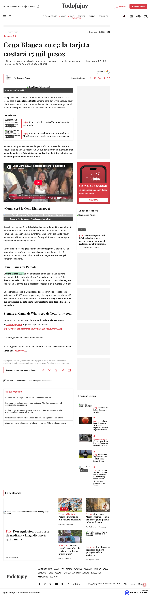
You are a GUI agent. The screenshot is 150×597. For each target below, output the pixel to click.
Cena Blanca (21, 380)
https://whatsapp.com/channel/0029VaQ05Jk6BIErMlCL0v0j (33, 328)
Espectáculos (82, 573)
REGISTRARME (139, 6)
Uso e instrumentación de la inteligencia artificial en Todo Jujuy (104, 584)
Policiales (103, 16)
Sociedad (42, 573)
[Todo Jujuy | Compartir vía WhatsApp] (99, 78)
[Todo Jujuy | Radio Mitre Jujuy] (138, 17)
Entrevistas (69, 573)
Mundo (92, 16)
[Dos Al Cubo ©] (136, 594)
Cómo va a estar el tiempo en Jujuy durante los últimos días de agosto (36, 423)
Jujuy (63, 16)
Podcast (58, 573)
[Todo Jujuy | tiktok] (67, 584)
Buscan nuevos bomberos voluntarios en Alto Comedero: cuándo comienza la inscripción (34, 404)
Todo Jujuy (8, 32)
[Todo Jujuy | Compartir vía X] (94, 78)
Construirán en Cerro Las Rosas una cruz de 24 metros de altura (34, 417)
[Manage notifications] (144, 585)
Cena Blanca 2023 (15, 273)
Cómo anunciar (141, 584)
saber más (93, 200)
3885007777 (20, 350)
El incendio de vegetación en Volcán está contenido (28, 397)
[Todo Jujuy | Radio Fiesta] (146, 17)
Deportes (78, 569)
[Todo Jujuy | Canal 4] (124, 17)
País (72, 16)
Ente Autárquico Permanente (40, 380)
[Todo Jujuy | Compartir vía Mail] (108, 78)
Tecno (50, 573)
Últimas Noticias (50, 16)
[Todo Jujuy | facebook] (39, 584)
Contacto (132, 584)
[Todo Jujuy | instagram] (45, 584)
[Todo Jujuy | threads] (62, 584)
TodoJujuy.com (14, 324)
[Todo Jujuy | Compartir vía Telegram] (104, 78)
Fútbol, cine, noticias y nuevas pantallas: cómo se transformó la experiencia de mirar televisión (33, 411)
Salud (105, 569)
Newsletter (76, 18)
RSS (125, 584)
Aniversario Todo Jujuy (48, 577)
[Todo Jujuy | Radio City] (131, 17)
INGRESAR (122, 6)
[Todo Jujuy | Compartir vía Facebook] (90, 78)
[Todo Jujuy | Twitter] (50, 584)
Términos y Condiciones (76, 584)
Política (81, 16)
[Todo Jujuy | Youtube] (56, 584)
